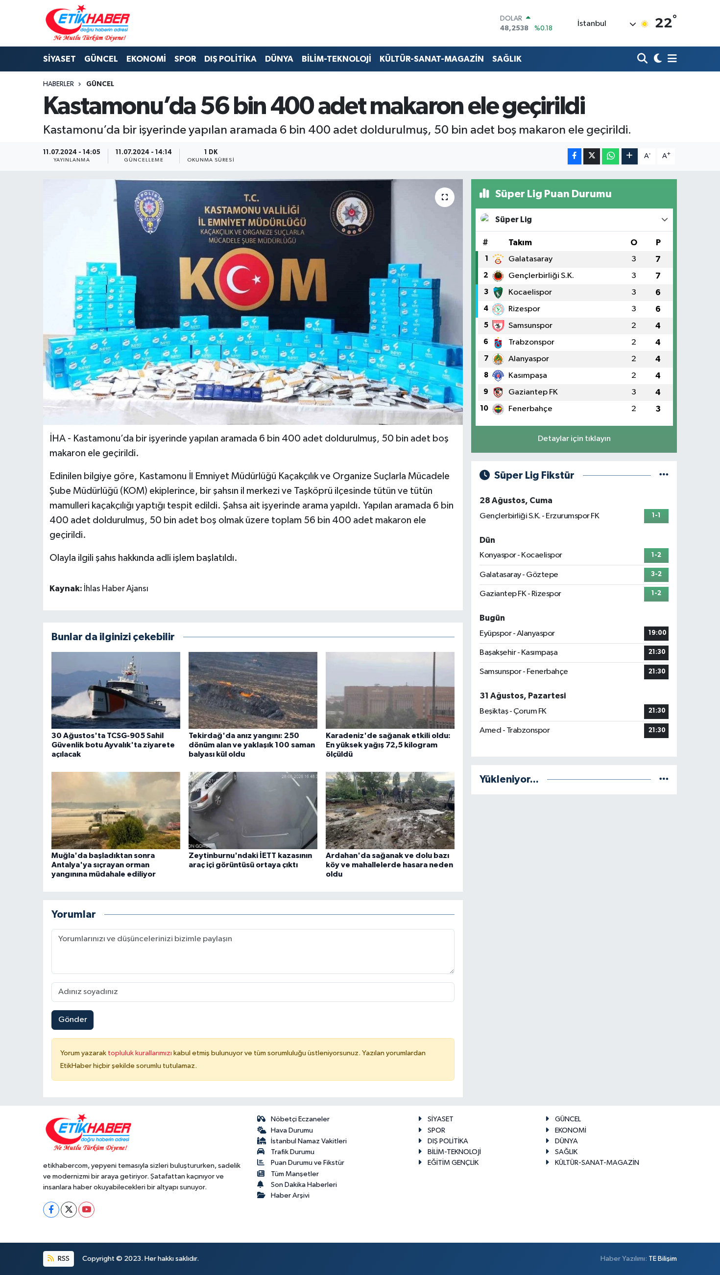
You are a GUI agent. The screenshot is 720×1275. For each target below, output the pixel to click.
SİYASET (59, 59)
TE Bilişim (662, 1258)
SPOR (185, 59)
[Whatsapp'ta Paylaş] (610, 156)
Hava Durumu (292, 1130)
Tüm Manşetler (295, 1174)
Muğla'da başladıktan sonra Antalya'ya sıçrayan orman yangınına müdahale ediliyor (103, 865)
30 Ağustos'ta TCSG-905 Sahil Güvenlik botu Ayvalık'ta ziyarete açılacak (113, 745)
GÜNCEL (101, 59)
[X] (69, 1210)
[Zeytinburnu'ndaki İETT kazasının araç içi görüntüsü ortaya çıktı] (253, 810)
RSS (63, 1258)
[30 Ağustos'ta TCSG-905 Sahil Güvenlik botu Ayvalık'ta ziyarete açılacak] (115, 690)
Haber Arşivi (290, 1195)
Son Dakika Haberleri (304, 1184)
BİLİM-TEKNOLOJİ (336, 59)
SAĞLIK (507, 59)
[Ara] (643, 59)
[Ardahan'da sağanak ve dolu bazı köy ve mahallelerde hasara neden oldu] (390, 810)
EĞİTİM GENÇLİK (453, 1162)
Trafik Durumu (292, 1152)
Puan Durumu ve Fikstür (307, 1162)
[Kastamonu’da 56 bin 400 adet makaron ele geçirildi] (253, 302)
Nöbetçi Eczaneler (300, 1119)
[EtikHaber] (88, 23)
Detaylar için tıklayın (574, 439)
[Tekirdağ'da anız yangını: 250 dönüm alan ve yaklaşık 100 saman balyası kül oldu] (253, 690)
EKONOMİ (146, 59)
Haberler (58, 84)
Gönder (72, 1020)
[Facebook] (51, 1210)
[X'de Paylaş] (591, 156)
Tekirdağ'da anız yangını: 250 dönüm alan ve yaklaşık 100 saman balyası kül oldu (252, 745)
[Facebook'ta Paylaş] (574, 156)
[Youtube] (86, 1210)
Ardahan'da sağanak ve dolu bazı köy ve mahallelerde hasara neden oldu (389, 865)
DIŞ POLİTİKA (230, 59)
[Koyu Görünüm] (656, 59)
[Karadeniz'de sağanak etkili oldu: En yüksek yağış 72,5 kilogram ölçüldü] (390, 690)
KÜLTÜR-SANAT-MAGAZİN (432, 59)
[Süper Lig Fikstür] (664, 475)
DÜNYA (279, 59)
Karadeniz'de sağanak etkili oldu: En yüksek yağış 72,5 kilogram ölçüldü (388, 745)
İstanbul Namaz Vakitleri (309, 1141)
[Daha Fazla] (630, 156)
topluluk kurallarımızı (140, 1053)
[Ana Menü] (670, 59)
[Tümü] (664, 779)
